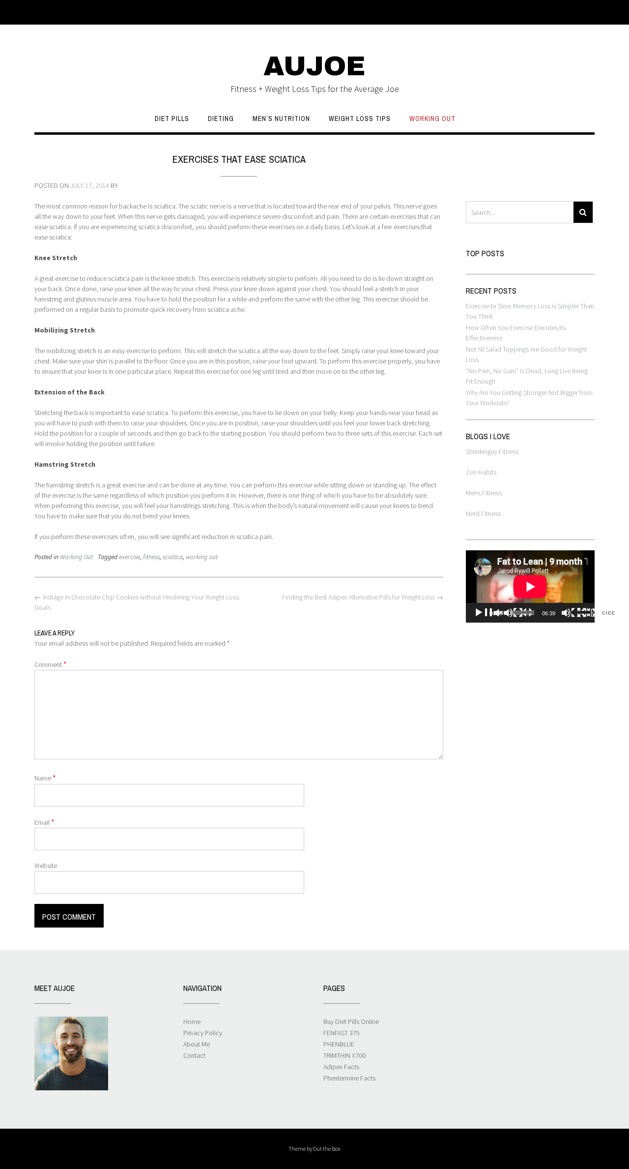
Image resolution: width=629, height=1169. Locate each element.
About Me (196, 1044)
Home (191, 1021)
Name (45, 777)
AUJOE (314, 66)
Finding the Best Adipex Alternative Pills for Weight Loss (362, 597)
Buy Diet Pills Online (351, 1021)
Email (44, 822)
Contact (194, 1055)
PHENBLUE (338, 1044)
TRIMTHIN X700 (344, 1055)
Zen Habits (481, 472)
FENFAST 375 (341, 1032)
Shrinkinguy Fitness (492, 451)
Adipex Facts (341, 1066)
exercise (129, 557)
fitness (151, 557)
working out (202, 557)
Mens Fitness (484, 492)
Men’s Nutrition (281, 118)
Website (45, 865)
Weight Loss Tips (360, 118)
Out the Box (327, 1148)
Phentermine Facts (349, 1078)
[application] (530, 586)
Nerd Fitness (483, 513)
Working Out (432, 118)
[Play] (503, 613)
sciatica (173, 557)
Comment (50, 664)
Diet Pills (172, 118)
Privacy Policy (202, 1032)
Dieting (221, 118)
